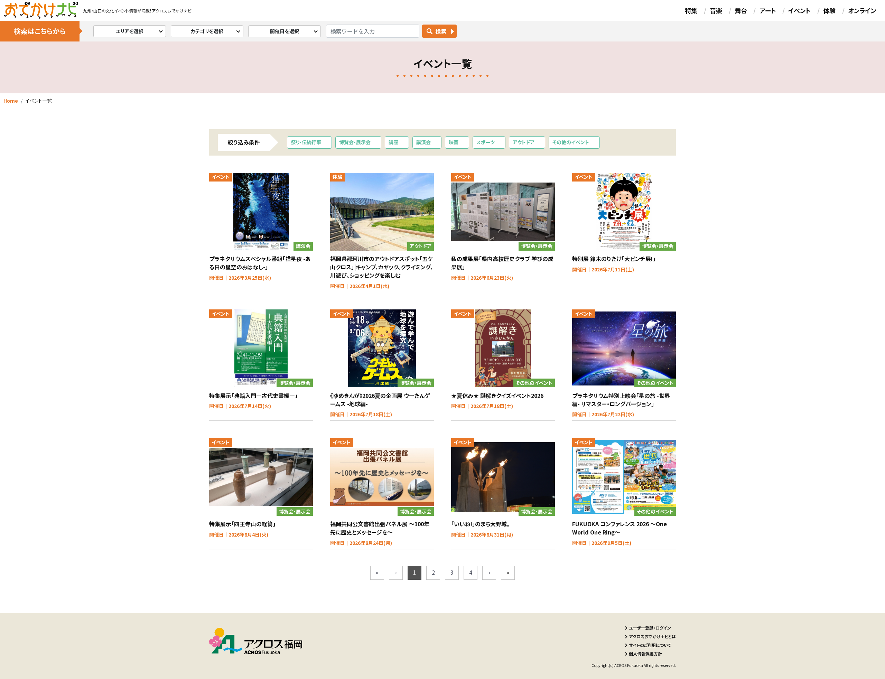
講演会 (423, 142)
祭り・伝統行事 (306, 142)
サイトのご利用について (650, 645)
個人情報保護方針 (645, 654)
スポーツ (485, 142)
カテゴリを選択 (207, 31)
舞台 (741, 10)
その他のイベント (570, 142)
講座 (393, 142)
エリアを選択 (130, 31)
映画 (453, 142)
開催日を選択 (284, 31)
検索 (441, 31)
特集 (691, 10)
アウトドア (523, 142)
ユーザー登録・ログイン (650, 628)
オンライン (862, 10)
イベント (799, 10)
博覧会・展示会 (355, 142)
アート (768, 10)
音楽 (716, 10)
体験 (829, 10)
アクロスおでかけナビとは (652, 636)
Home (10, 100)
